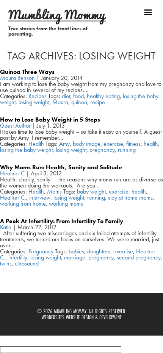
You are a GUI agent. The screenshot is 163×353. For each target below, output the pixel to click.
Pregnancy (40, 251)
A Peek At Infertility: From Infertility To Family (61, 221)
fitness (133, 144)
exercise (113, 144)
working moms (66, 204)
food (78, 96)
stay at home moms (130, 197)
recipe (97, 102)
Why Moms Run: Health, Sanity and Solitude (61, 167)
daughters (98, 251)
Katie (5, 227)
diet (66, 96)
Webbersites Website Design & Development (81, 317)
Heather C (12, 173)
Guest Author (15, 126)
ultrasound (27, 263)
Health (36, 144)
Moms (54, 191)
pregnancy (102, 150)
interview (39, 197)
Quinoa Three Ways (27, 72)
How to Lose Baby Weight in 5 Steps (50, 119)
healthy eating (103, 96)
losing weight (34, 102)
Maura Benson (17, 78)
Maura (60, 102)
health (151, 144)
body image (86, 144)
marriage (74, 257)
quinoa (79, 102)
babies (76, 251)
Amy (64, 144)
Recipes (37, 96)
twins (6, 263)
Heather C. (13, 197)
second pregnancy (139, 257)
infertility (17, 257)
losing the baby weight (26, 150)
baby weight (91, 191)
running (127, 150)
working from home (23, 204)
